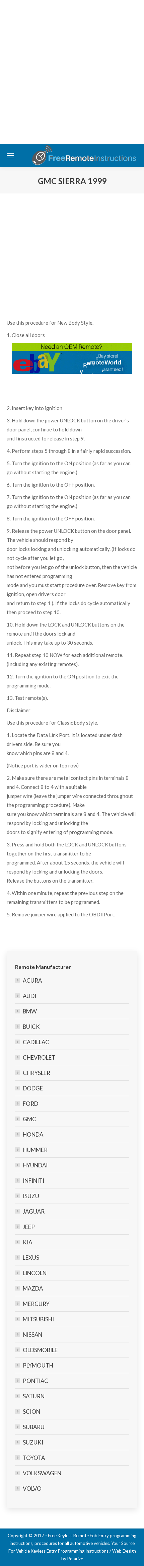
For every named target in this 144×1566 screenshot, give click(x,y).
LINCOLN (35, 1272)
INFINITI (33, 1180)
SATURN (34, 1396)
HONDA (33, 1134)
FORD (30, 1103)
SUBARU (34, 1426)
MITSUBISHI (38, 1319)
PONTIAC (35, 1380)
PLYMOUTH (38, 1365)
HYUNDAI (35, 1165)
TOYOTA (34, 1457)
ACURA (32, 980)
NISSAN (32, 1334)
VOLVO (32, 1488)
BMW (30, 1011)
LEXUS (31, 1257)
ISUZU (31, 1196)
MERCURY (36, 1303)
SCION (31, 1411)
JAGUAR (34, 1211)
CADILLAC (36, 1042)
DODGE (33, 1088)
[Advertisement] (72, 72)
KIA (27, 1242)
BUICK (31, 1026)
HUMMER (35, 1149)
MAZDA (33, 1288)
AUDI (29, 995)
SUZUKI (33, 1442)
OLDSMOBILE (40, 1349)
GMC (29, 1119)
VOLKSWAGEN (42, 1473)
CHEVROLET (39, 1057)
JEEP (29, 1226)
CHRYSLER (36, 1072)
